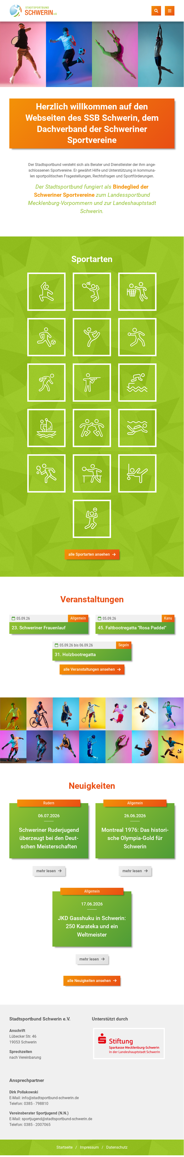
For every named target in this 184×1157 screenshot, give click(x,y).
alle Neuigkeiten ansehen (89, 980)
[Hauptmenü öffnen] (169, 11)
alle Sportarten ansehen (89, 554)
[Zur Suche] (156, 11)
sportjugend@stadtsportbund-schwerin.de (57, 1119)
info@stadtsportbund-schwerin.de (50, 1098)
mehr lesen (46, 871)
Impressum (89, 1147)
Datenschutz (117, 1147)
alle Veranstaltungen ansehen (89, 669)
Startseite (64, 1147)
